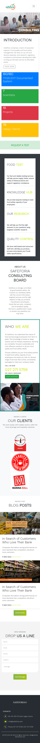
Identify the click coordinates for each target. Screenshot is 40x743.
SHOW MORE (20, 613)
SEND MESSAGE (12, 376)
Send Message (20, 677)
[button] (3, 23)
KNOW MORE (9, 67)
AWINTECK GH (20, 737)
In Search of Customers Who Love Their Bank (19, 540)
